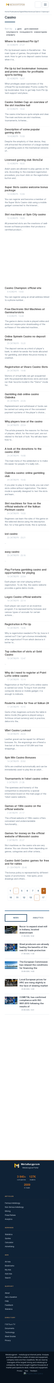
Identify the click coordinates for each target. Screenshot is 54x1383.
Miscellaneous (29, 11)
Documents (9, 1328)
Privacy (8, 1340)
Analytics (8, 1219)
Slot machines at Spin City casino (25, 214)
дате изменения (31, 29)
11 (17, 898)
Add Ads (8, 1274)
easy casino (12, 552)
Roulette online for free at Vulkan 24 (27, 703)
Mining (8, 1211)
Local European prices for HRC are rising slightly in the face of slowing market (33, 983)
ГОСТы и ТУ (10, 1324)
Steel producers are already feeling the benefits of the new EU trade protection (34, 947)
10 (11, 898)
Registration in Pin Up (18, 624)
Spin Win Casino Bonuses (20, 758)
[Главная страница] (14, 4)
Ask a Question (11, 1297)
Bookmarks (9, 1266)
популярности (12, 32)
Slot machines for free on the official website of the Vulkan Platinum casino (23, 506)
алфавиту (10, 35)
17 (43, 898)
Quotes (8, 1238)
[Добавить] (46, 16)
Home (7, 11)
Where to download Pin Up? (22, 41)
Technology (10, 1332)
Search (8, 1278)
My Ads (8, 1270)
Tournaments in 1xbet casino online (26, 779)
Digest (21, 11)
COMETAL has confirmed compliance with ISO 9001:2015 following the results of (32, 1002)
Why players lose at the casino (23, 422)
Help (7, 1301)
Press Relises (10, 1215)
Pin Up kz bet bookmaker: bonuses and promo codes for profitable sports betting (26, 72)
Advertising (9, 1246)
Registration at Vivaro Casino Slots (26, 367)
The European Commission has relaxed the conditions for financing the (33, 965)
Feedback (9, 1305)
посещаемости (26, 32)
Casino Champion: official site (23, 288)
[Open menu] (45, 4)
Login (38, 4)
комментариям (40, 32)
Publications (14, 11)
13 (30, 898)
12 (24, 898)
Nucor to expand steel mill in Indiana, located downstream (33, 930)
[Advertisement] (27, 260)
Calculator (9, 1242)
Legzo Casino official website (23, 597)
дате (19, 29)
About (7, 1293)
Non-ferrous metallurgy (14, 1207)
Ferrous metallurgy (12, 1203)
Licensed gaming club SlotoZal (24, 160)
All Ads (8, 1262)
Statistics (8, 1234)
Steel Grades (10, 1336)
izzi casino (11, 534)
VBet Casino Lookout (18, 730)
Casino (37, 11)
